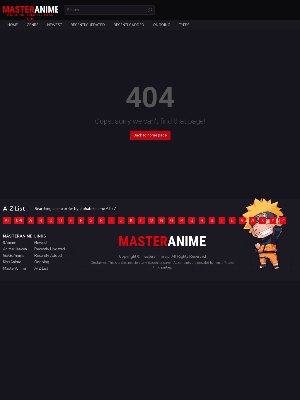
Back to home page (150, 135)
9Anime (9, 242)
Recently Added (129, 25)
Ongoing (161, 25)
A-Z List (41, 268)
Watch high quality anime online (30, 17)
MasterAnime (14, 268)
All (7, 220)
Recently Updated (88, 25)
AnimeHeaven (15, 249)
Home (12, 25)
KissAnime (12, 262)
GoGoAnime (13, 255)
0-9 (19, 220)
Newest (54, 25)
